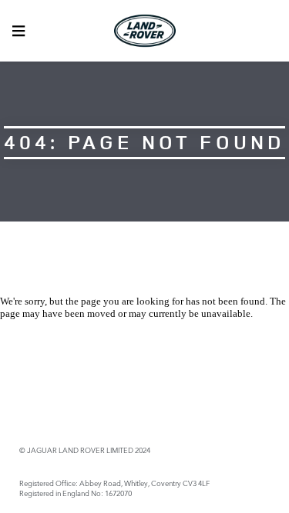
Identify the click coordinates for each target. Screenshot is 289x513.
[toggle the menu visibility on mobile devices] (18, 31)
